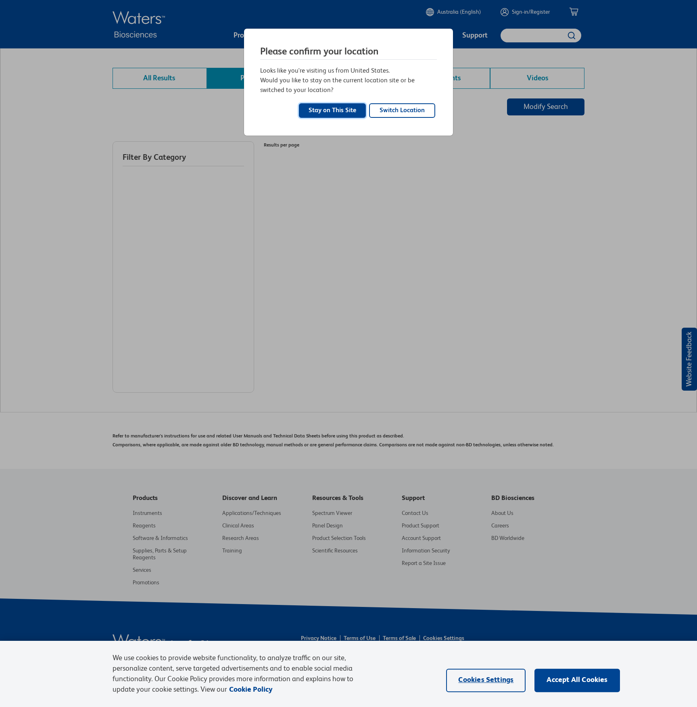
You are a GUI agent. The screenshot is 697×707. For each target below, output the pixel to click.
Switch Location (402, 110)
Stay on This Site (332, 110)
